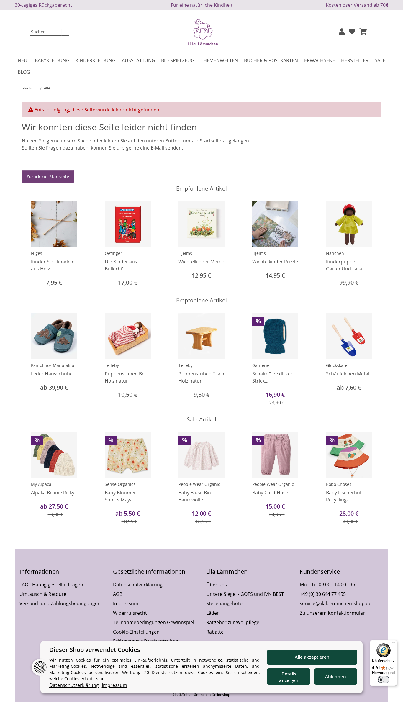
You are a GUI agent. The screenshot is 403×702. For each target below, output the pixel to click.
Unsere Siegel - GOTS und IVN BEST (245, 594)
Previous (32, 244)
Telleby (112, 365)
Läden (213, 613)
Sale (380, 60)
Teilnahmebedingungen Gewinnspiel (153, 622)
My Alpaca (41, 484)
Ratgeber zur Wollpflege (232, 622)
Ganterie (260, 365)
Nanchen (335, 253)
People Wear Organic (199, 484)
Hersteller (354, 60)
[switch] (383, 679)
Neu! (23, 60)
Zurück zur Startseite (48, 176)
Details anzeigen (289, 677)
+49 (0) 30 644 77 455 (323, 594)
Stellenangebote (224, 603)
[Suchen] (65, 32)
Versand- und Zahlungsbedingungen (60, 603)
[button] (342, 32)
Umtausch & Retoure (42, 594)
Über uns (216, 584)
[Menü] (393, 643)
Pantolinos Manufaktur (53, 365)
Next (371, 244)
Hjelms (185, 253)
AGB (117, 594)
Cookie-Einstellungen (136, 632)
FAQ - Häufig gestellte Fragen (51, 584)
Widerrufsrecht (130, 613)
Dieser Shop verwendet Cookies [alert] (94, 650)
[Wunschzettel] (352, 32)
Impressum (125, 603)
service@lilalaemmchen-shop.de (335, 603)
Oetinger (113, 253)
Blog (24, 72)
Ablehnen (335, 676)
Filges (36, 253)
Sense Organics (120, 484)
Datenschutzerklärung (138, 584)
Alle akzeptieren (312, 657)
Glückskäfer (337, 365)
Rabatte (215, 632)
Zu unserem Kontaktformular (332, 613)
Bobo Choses (338, 484)
